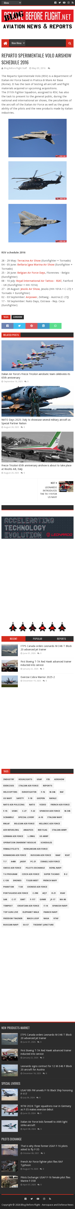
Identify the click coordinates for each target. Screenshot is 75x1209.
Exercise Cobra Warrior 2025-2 (38, 677)
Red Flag (42, 830)
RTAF (56, 918)
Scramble (8, 817)
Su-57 (26, 925)
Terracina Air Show (29, 260)
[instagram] (68, 2)
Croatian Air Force (28, 906)
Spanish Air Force (50, 811)
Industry (8, 779)
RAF (62, 792)
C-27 (24, 811)
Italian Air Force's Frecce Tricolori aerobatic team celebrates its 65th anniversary (35, 376)
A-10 (41, 817)
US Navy (7, 798)
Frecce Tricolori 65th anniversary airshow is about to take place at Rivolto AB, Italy (36, 467)
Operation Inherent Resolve (19, 842)
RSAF (62, 893)
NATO (32, 805)
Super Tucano (52, 874)
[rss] (72, 2)
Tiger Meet (32, 880)
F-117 (32, 899)
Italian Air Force (28, 786)
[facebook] (55, 2)
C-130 (6, 880)
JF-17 (52, 899)
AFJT (44, 893)
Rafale (52, 798)
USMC (15, 811)
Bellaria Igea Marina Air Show (35, 264)
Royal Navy (55, 868)
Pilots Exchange (35, 868)
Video (43, 805)
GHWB (43, 899)
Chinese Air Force (37, 887)
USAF (39, 779)
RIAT (67, 855)
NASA (46, 918)
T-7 (4, 861)
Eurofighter (29, 792)
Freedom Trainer (12, 918)
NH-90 (63, 899)
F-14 (46, 906)
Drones (17, 880)
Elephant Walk (31, 912)
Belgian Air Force (24, 823)
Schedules (46, 842)
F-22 (33, 811)
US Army (44, 836)
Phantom (8, 887)
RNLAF (6, 823)
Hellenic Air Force (49, 823)
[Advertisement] (37, 31)
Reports (47, 786)
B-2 (65, 874)
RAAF (58, 855)
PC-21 (33, 861)
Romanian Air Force (14, 855)
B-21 (54, 893)
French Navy (50, 880)
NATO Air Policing (14, 805)
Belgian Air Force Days (31, 272)
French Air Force (60, 805)
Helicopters (10, 792)
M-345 (67, 811)
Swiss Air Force (12, 868)
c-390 (35, 893)
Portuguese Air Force (15, 893)
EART (22, 899)
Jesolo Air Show (30, 289)
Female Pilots (11, 849)
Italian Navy (54, 817)
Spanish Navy (59, 906)
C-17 (14, 899)
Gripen (41, 798)
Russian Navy (10, 925)
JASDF (23, 861)
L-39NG (31, 836)
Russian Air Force (41, 855)
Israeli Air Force (50, 861)
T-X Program (10, 874)
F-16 (43, 792)
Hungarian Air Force (36, 849)
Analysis (28, 830)
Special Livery (26, 817)
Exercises (8, 786)
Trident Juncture (43, 925)
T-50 (20, 887)
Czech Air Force (30, 874)
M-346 (52, 792)
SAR (5, 899)
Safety (20, 798)
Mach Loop (33, 918)
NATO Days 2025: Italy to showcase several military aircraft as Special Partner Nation (35, 421)
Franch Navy (50, 912)
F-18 (30, 798)
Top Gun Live (10, 912)
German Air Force (13, 836)
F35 (48, 779)
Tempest (8, 906)
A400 (13, 861)
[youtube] (64, 2)
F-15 (5, 811)
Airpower (31, 297)
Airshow (17, 317)
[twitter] (60, 2)
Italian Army (59, 830)
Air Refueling (11, 830)
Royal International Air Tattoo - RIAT (39, 280)
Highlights (25, 779)
